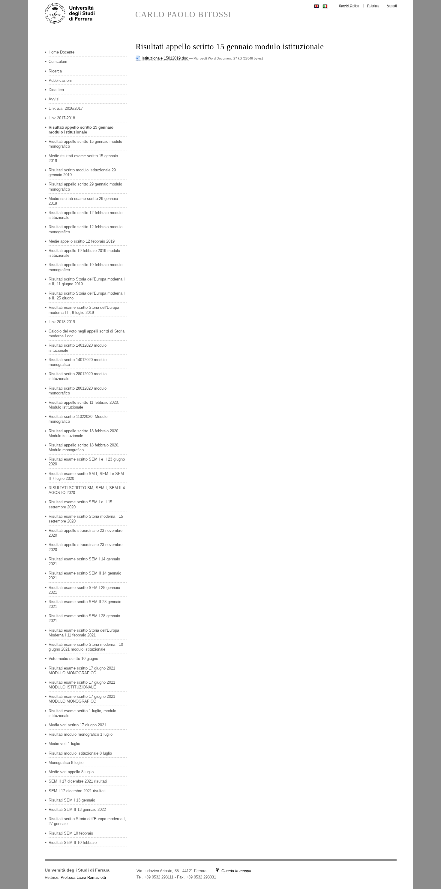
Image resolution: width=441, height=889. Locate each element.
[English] (316, 5)
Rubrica (373, 6)
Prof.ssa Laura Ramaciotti (83, 877)
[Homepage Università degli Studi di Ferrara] (90, 14)
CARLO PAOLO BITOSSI (183, 15)
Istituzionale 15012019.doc (164, 58)
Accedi (392, 6)
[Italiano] (325, 5)
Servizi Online (349, 6)
